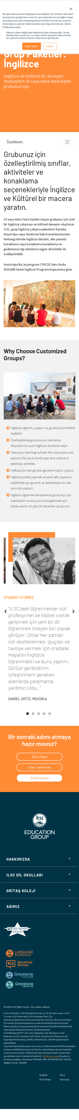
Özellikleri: (15, 142)
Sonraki (73, 611)
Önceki (5, 611)
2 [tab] (33, 716)
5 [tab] (49, 716)
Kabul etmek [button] (31, 46)
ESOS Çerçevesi (51, 1056)
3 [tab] (38, 716)
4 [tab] (44, 716)
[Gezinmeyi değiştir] (67, 141)
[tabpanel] (39, 618)
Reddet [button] (50, 46)
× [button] (71, 7)
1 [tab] (27, 716)
